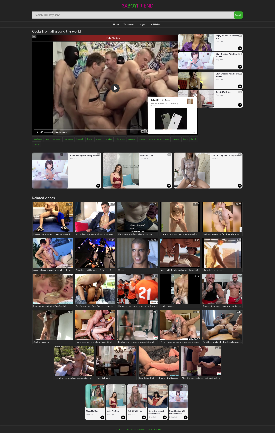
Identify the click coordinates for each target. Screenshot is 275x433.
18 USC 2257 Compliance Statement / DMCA (133, 429)
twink (193, 139)
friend (89, 139)
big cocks (69, 139)
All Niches (156, 24)
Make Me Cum (113, 38)
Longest (142, 24)
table (185, 139)
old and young (155, 139)
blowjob (80, 139)
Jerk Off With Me (223, 92)
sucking (176, 139)
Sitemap (157, 429)
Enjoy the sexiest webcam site (227, 37)
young (36, 144)
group (98, 139)
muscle (142, 139)
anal (47, 139)
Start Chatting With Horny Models (227, 55)
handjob (108, 139)
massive (131, 139)
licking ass (120, 139)
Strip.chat (219, 41)
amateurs (38, 139)
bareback (57, 139)
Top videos (128, 24)
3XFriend (137, 5)
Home (116, 24)
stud (167, 139)
